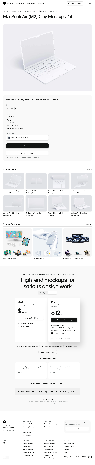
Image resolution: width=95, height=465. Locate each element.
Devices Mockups (15, 11)
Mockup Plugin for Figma (61, 330)
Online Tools (20, 3)
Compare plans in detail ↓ (47, 352)
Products (10, 3)
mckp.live (57, 333)
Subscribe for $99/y (31, 318)
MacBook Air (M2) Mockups (50, 11)
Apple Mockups (30, 11)
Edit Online (41, 3)
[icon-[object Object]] (86, 3)
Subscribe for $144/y (64, 320)
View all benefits (47, 399)
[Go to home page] (4, 11)
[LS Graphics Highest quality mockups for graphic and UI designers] (4, 3)
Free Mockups (31, 3)
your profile (66, 338)
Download (27, 146)
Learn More (77, 429)
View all (89, 169)
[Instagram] (4, 443)
